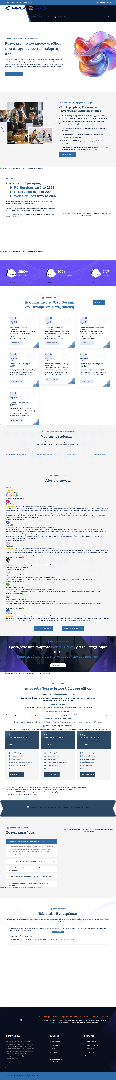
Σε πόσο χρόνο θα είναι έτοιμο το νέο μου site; (25, 861)
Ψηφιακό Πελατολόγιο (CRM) (56, 364)
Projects (48, 17)
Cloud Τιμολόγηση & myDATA (92, 327)
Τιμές (53, 1048)
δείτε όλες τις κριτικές (42, 628)
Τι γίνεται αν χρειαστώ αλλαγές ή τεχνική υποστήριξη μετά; (30, 876)
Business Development (92, 1045)
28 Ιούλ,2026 (14, 936)
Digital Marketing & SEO (54, 327)
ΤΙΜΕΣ (40, 17)
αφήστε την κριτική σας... (72, 628)
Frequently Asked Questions (57, 1060)
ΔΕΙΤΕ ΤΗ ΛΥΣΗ (15, 343)
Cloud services (89, 1056)
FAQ (54, 17)
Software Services (90, 1052)
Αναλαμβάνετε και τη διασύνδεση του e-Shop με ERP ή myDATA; (28, 884)
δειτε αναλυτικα (15, 774)
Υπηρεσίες (55, 1045)
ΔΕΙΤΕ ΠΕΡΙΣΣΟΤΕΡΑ (67, 154)
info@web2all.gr (27, 2)
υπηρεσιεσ (98, 302)
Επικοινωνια (57, 665)
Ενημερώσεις (56, 1052)
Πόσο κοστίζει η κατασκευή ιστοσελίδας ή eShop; (26, 841)
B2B (65, 17)
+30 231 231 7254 (12, 2)
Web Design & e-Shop (18, 327)
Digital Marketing (90, 1048)
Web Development (90, 1041)
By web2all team (27, 936)
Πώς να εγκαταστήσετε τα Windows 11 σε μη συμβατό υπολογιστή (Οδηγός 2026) (42, 939)
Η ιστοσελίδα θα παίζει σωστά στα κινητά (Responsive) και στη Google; (30, 869)
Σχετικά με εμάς (56, 1041)
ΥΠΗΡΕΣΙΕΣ (33, 17)
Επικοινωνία (55, 1056)
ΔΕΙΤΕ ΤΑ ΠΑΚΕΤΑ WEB (13, 74)
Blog (60, 17)
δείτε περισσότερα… (11, 1068)
